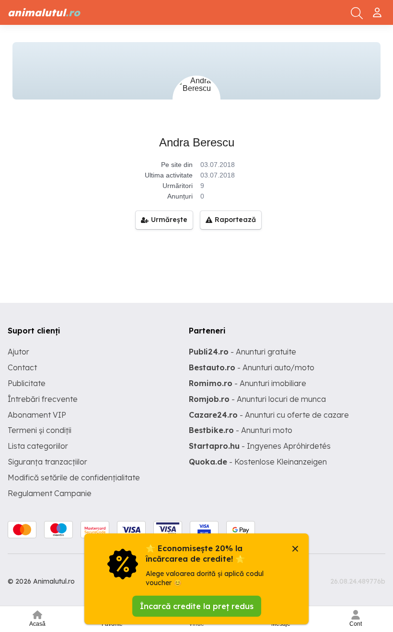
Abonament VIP (37, 415)
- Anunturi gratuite (242, 351)
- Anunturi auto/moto (251, 367)
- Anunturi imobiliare (247, 383)
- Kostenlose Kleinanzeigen (258, 461)
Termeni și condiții (39, 430)
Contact (22, 367)
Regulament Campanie (50, 493)
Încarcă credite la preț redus (197, 606)
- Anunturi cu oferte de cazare (269, 415)
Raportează (235, 219)
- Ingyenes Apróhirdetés (260, 446)
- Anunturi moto (240, 430)
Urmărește (169, 219)
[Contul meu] (378, 8)
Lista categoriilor (38, 446)
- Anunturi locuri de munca (257, 399)
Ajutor (18, 351)
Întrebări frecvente (43, 399)
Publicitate (27, 383)
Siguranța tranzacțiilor (47, 461)
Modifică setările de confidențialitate (74, 477)
